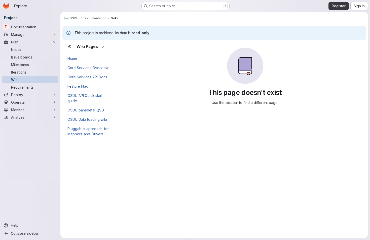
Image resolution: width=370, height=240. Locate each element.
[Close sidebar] (69, 47)
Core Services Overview (87, 68)
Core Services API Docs (87, 77)
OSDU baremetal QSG (85, 110)
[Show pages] (103, 47)
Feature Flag (77, 86)
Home (72, 58)
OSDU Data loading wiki (87, 119)
